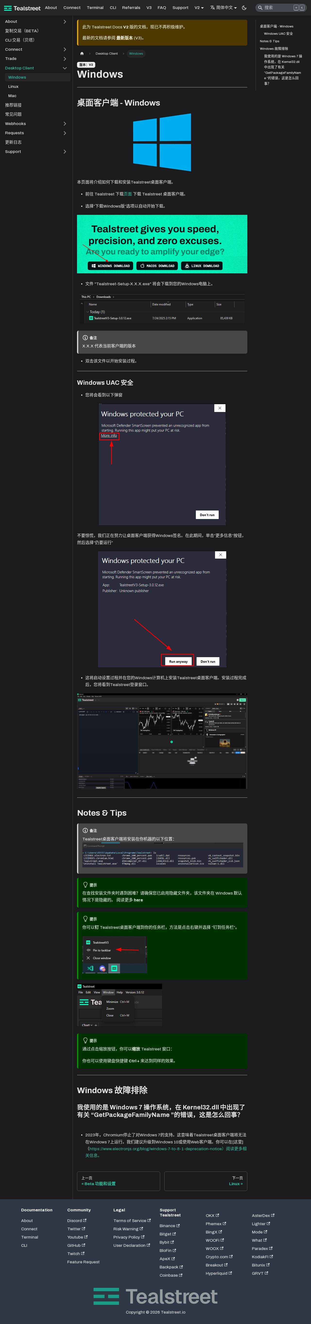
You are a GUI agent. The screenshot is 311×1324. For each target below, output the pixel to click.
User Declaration (129, 1245)
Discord (74, 1220)
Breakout (214, 1265)
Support (181, 7)
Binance (167, 1225)
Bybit (164, 1242)
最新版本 (124, 38)
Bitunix (258, 1265)
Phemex (214, 1224)
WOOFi (212, 1240)
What (257, 1240)
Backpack (169, 1267)
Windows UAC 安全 (278, 34)
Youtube (75, 1237)
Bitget (165, 1234)
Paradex (260, 1248)
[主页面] (82, 54)
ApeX (165, 1259)
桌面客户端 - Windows (277, 26)
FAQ (162, 7)
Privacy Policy (126, 1237)
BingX (211, 1232)
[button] (36, 21)
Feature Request (83, 1262)
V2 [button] (197, 7)
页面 (128, 194)
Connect (72, 7)
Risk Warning (125, 1229)
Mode (257, 1232)
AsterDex (261, 1215)
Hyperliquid (216, 1273)
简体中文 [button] (224, 7)
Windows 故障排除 (274, 49)
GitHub (74, 1245)
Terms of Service (129, 1220)
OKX (210, 1215)
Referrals (131, 7)
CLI (113, 7)
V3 (149, 7)
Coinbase (169, 1275)
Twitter (74, 1229)
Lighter (259, 1224)
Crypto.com (217, 1257)
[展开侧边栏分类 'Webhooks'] (64, 124)
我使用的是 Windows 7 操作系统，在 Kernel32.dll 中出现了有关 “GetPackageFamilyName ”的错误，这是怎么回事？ (283, 69)
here (138, 900)
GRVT (258, 1273)
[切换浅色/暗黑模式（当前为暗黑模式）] (244, 8)
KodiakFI (260, 1257)
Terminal (95, 7)
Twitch (73, 1253)
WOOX (212, 1248)
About (51, 7)
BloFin (166, 1250)
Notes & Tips (269, 41)
